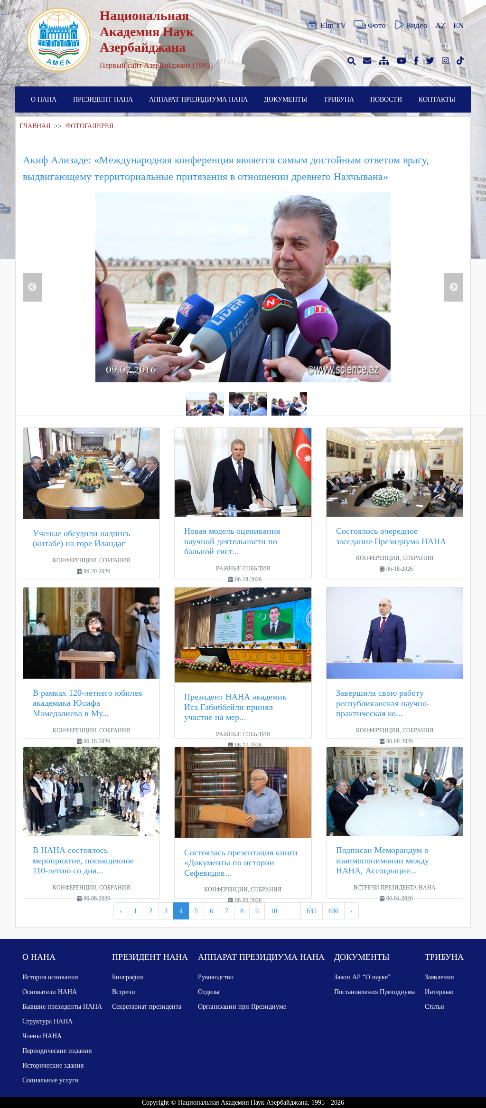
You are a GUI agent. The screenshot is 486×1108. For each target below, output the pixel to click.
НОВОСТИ (386, 99)
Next (453, 287)
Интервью (439, 991)
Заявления (439, 977)
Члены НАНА (42, 1036)
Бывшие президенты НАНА (62, 1006)
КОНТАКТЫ (437, 99)
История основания (50, 977)
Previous (32, 287)
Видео (417, 25)
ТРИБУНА (339, 99)
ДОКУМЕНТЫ (285, 99)
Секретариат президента (146, 1006)
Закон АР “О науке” (362, 977)
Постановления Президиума (374, 991)
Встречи (123, 991)
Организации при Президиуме (242, 1006)
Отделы (208, 991)
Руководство (216, 977)
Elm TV (333, 25)
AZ (440, 25)
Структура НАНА (47, 1021)
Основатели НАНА (49, 991)
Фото (377, 25)
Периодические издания (57, 1050)
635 (312, 911)
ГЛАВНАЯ (34, 126)
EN (458, 25)
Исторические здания (53, 1065)
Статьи (434, 1006)
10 (274, 911)
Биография (127, 977)
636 (333, 911)
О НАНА (43, 99)
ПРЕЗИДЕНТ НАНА (103, 99)
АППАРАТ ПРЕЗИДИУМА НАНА (198, 99)
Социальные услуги (50, 1080)
